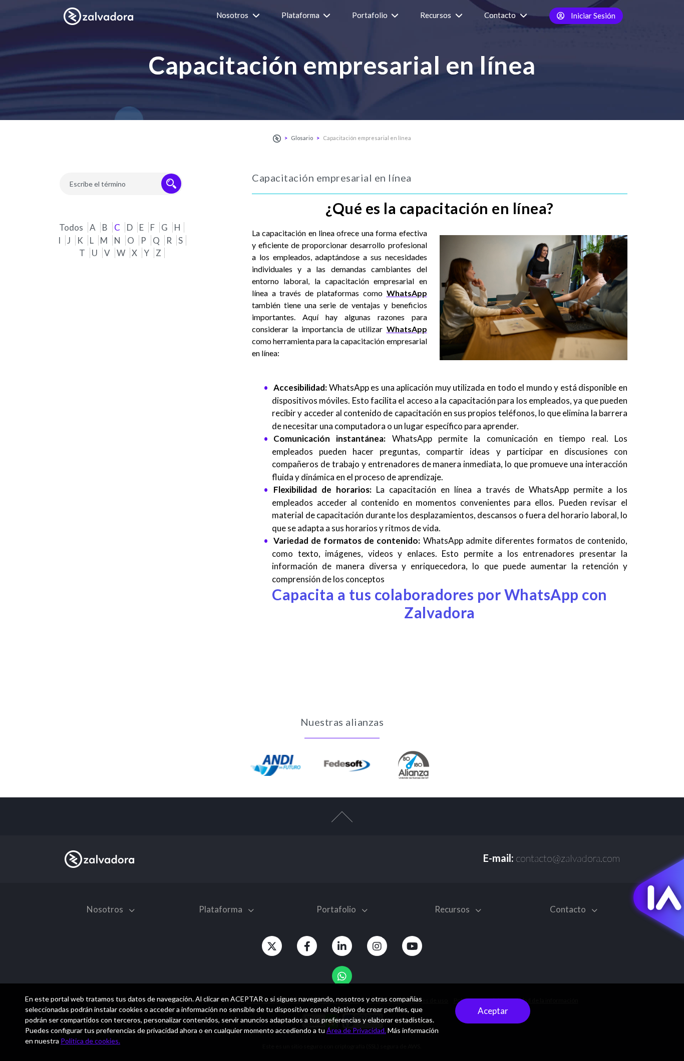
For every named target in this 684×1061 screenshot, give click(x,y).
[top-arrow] (342, 821)
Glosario (302, 138)
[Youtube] (412, 946)
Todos (72, 227)
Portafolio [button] (370, 15)
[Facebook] (307, 946)
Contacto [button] (500, 15)
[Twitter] (272, 946)
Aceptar (493, 1010)
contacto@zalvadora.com (568, 858)
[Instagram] (377, 946)
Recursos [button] (436, 15)
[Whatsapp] (342, 976)
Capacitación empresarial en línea (367, 138)
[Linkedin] (342, 946)
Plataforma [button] (301, 15)
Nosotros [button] (233, 15)
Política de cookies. (90, 1040)
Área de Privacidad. (356, 1030)
